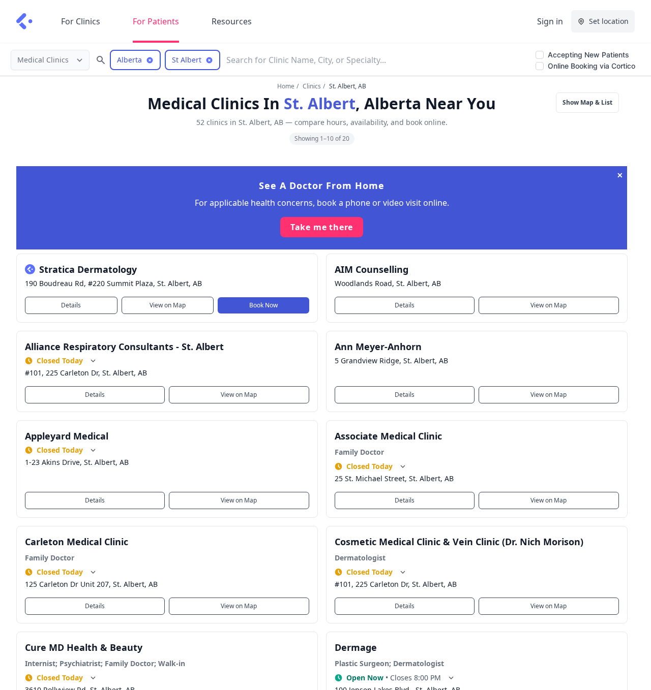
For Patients (156, 21)
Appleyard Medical (66, 436)
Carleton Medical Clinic (76, 542)
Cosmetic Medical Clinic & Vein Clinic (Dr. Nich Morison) (459, 542)
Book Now (263, 305)
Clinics (312, 86)
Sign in (550, 21)
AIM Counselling (371, 269)
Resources (232, 21)
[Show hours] (93, 361)
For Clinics (80, 21)
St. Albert (320, 103)
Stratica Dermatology (88, 269)
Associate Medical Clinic (388, 436)
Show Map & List (587, 102)
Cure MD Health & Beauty (83, 647)
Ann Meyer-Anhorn (378, 346)
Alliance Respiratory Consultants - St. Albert (124, 346)
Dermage (356, 647)
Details (71, 305)
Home (285, 86)
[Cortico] (24, 21)
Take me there (321, 227)
